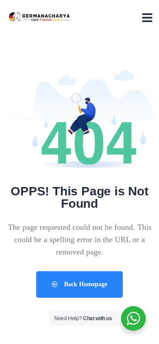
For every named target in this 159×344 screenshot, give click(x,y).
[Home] (40, 17)
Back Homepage (84, 284)
